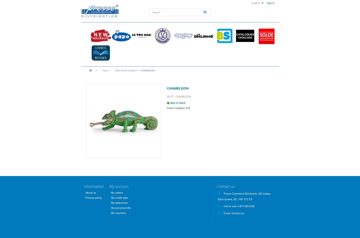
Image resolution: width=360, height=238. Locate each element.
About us (91, 192)
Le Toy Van (142, 35)
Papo (121, 35)
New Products (100, 35)
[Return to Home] (90, 71)
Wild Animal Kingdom (126, 70)
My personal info (121, 207)
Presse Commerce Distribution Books (100, 53)
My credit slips (119, 197)
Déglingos (204, 35)
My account (119, 186)
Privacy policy (94, 197)
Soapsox (183, 35)
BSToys (224, 35)
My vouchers (118, 212)
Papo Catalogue (245, 35)
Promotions (265, 35)
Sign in (270, 3)
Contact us (237, 213)
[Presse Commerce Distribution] (112, 11)
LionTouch (162, 35)
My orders (117, 192)
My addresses (119, 202)
